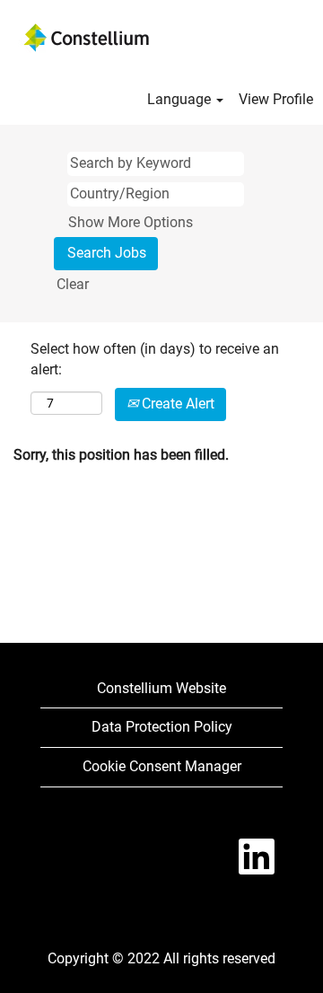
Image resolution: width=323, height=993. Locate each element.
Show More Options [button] (130, 222)
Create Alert (176, 403)
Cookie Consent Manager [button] (162, 766)
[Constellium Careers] (86, 37)
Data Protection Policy (162, 726)
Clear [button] (73, 284)
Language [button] (180, 99)
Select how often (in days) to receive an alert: (155, 359)
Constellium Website (161, 688)
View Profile (276, 99)
